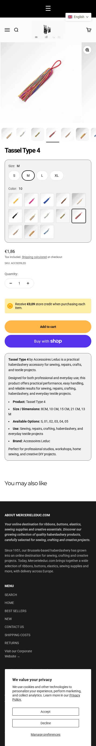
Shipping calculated (34, 257)
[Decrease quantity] (11, 283)
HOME (9, 603)
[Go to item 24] (22, 135)
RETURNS (12, 643)
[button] (78, 17)
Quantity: (11, 274)
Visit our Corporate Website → (18, 653)
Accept (46, 712)
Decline (46, 723)
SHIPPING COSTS (17, 635)
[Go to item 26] (52, 135)
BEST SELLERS (15, 611)
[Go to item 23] (7, 135)
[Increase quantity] (28, 283)
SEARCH (11, 595)
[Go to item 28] (82, 135)
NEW (8, 619)
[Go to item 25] (37, 135)
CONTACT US (14, 627)
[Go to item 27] (67, 135)
